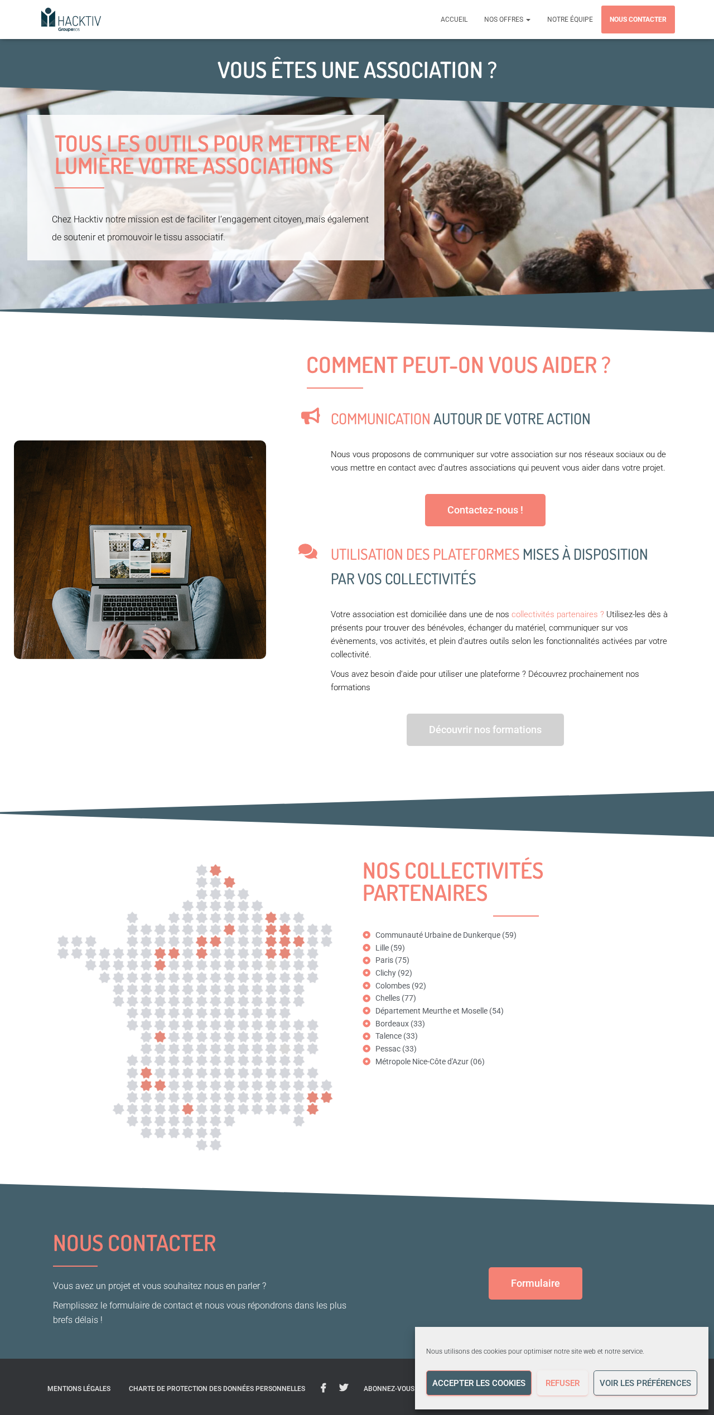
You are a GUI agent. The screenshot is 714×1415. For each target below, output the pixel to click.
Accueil (454, 19)
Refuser (563, 1383)
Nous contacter (638, 19)
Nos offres (504, 19)
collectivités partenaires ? (558, 614)
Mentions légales (78, 1389)
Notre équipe (570, 19)
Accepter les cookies (478, 1383)
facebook (323, 1388)
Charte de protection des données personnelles (217, 1389)
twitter (344, 1388)
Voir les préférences (645, 1383)
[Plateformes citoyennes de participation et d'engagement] (71, 19)
